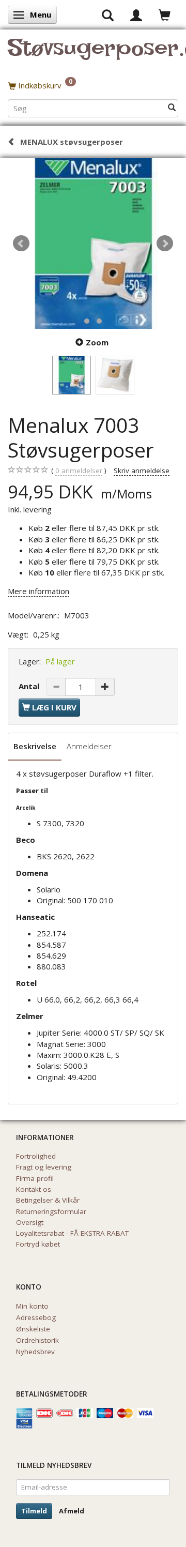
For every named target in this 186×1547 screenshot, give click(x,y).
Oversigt (29, 1222)
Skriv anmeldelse (141, 470)
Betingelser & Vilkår (48, 1200)
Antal (30, 686)
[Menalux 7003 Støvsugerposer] (93, 243)
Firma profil (35, 1178)
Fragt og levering (43, 1167)
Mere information (38, 591)
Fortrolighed (36, 1156)
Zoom (97, 342)
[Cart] (164, 15)
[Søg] (172, 107)
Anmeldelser (89, 746)
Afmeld (71, 1510)
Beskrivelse (34, 746)
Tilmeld (34, 1510)
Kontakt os (33, 1189)
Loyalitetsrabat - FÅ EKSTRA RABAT (72, 1233)
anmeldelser (78, 470)
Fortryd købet (38, 1244)
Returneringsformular (51, 1211)
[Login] (136, 15)
